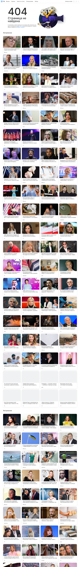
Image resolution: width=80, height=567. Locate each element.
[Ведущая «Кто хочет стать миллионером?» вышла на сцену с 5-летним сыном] (12, 175)
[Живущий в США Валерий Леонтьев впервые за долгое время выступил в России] (49, 324)
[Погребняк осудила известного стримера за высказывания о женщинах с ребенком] (12, 454)
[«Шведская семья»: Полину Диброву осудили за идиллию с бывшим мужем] (12, 473)
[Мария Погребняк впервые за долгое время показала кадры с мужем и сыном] (49, 138)
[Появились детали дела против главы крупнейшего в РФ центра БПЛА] (30, 100)
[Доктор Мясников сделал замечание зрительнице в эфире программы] (49, 515)
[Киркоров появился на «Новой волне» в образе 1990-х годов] (12, 435)
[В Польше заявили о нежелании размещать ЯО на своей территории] (49, 231)
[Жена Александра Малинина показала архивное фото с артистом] (68, 515)
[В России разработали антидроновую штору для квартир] (49, 342)
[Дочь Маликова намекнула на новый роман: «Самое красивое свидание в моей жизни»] (49, 305)
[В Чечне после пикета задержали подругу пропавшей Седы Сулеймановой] (12, 45)
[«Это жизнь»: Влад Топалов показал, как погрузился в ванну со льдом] (12, 286)
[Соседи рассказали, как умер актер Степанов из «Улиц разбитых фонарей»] (30, 361)
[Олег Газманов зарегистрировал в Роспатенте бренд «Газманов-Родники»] (68, 324)
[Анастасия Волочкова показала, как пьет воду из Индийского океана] (12, 553)
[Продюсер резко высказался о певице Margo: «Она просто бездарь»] (68, 175)
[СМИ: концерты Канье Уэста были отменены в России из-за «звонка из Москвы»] (49, 156)
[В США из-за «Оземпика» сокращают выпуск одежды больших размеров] (30, 534)
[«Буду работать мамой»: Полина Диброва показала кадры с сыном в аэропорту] (30, 82)
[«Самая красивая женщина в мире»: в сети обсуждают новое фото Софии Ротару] (12, 417)
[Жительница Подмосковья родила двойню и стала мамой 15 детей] (30, 212)
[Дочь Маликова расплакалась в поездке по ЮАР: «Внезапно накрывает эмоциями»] (68, 342)
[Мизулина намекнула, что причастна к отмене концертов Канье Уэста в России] (30, 63)
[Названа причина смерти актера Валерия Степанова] (49, 119)
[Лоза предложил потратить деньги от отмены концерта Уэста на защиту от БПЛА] (68, 473)
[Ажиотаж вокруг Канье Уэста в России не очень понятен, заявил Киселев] (68, 454)
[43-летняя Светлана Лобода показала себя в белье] (68, 231)
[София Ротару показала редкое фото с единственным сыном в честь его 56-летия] (12, 212)
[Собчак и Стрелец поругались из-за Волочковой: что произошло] (30, 435)
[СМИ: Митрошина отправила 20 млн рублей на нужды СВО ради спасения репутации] (12, 231)
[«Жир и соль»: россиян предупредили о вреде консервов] (68, 212)
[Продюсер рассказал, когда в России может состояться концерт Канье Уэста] (68, 417)
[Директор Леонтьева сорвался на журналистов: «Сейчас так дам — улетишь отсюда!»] (30, 473)
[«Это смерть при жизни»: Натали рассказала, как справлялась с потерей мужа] (49, 45)
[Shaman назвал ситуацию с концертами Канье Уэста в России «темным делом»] (68, 435)
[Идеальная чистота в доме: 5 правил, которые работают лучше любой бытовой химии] (49, 268)
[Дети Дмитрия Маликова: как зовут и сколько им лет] (68, 138)
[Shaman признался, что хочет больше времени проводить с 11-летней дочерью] (12, 100)
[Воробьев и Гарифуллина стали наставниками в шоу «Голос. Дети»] (30, 417)
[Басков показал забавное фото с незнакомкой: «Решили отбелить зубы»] (68, 398)
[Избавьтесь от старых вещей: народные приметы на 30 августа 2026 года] (49, 473)
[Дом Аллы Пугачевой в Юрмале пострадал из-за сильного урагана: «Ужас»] (30, 249)
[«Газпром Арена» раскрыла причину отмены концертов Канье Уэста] (49, 435)
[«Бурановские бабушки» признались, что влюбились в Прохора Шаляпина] (12, 138)
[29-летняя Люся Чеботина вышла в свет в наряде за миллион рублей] (12, 268)
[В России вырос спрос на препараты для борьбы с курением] (30, 193)
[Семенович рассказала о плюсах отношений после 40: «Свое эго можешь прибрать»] (49, 553)
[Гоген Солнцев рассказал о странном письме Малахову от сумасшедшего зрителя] (12, 82)
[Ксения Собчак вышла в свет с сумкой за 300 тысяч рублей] (30, 454)
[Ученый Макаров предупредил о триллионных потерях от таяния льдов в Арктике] (12, 534)
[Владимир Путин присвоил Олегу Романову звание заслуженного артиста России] (68, 156)
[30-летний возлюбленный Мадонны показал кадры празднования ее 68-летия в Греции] (49, 212)
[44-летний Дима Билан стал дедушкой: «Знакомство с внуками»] (49, 286)
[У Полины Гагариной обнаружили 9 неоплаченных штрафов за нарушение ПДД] (49, 361)
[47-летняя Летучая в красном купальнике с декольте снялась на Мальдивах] (12, 380)
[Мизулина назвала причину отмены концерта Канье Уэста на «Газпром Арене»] (68, 361)
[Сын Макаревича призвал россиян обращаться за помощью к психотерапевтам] (12, 515)
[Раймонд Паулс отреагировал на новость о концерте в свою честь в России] (30, 398)
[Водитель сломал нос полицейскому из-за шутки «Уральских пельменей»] (68, 534)
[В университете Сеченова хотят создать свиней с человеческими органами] (68, 100)
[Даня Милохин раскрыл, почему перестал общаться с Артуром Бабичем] (49, 249)
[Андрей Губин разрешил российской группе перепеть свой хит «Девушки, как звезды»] (30, 380)
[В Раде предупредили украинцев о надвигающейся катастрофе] (30, 515)
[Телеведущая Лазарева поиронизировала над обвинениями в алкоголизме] (68, 268)
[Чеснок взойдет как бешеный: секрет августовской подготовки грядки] (30, 175)
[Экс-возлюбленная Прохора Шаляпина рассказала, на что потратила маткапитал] (68, 497)
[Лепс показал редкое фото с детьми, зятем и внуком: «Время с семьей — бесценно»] (68, 249)
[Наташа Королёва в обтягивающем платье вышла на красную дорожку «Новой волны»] (68, 119)
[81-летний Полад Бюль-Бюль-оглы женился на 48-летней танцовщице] (68, 286)
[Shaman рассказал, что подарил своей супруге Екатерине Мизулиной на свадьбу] (12, 156)
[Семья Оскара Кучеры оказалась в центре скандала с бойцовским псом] (30, 45)
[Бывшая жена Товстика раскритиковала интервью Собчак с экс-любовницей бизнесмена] (30, 231)
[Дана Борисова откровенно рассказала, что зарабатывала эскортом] (49, 82)
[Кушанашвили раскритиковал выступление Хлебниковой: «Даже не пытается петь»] (12, 497)
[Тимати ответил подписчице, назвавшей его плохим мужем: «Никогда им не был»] (12, 361)
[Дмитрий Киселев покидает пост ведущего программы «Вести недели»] (68, 45)
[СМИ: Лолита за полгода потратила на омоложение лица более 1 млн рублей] (30, 286)
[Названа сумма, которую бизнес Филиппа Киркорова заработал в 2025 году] (12, 305)
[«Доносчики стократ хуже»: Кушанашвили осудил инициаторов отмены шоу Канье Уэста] (68, 82)
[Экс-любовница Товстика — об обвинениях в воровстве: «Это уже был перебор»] (30, 324)
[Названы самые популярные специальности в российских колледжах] (49, 175)
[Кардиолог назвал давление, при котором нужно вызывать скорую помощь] (49, 534)
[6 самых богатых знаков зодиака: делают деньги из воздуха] (12, 63)
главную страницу (20, 27)
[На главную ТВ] (4, 1)
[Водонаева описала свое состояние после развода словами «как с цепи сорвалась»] (68, 380)
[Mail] (2, 1)
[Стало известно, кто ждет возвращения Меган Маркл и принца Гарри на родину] (49, 454)
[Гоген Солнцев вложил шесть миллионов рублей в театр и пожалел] (49, 193)
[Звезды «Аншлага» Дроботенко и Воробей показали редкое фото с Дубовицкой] (12, 119)
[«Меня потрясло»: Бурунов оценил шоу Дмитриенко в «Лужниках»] (49, 398)
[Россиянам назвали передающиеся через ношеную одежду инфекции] (30, 268)
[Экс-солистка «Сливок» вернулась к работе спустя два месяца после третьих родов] (12, 342)
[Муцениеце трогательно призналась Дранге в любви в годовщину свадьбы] (68, 193)
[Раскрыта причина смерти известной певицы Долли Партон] (12, 193)
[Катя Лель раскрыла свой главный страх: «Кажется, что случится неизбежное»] (12, 398)
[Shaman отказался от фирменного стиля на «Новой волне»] (30, 138)
